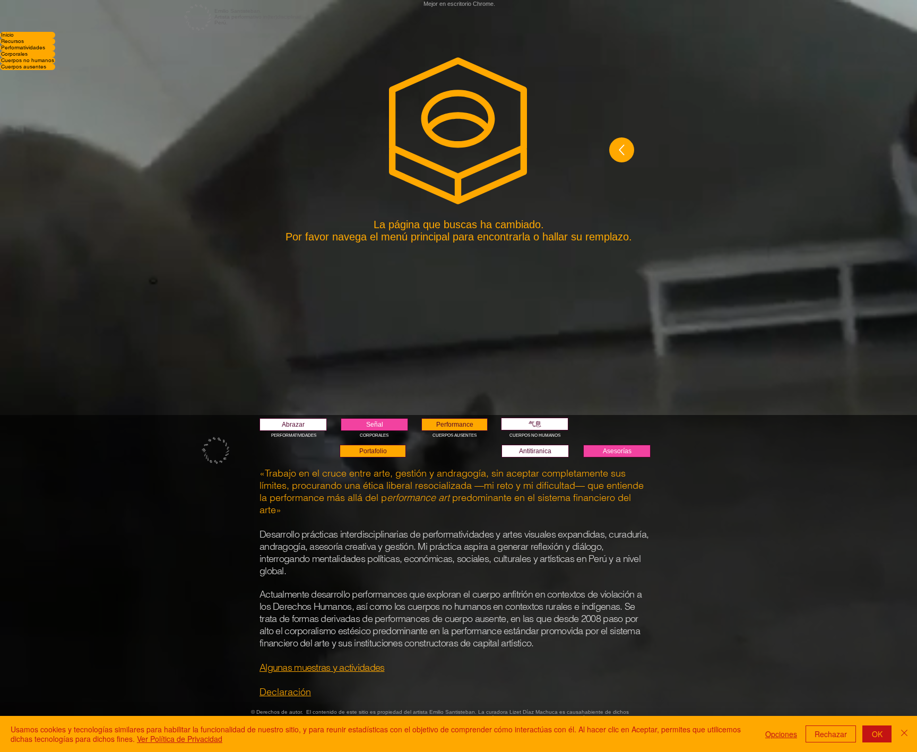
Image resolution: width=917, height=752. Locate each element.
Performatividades (23, 48)
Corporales (14, 54)
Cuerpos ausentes (23, 67)
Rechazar (831, 734)
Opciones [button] (781, 734)
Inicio (7, 35)
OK (877, 734)
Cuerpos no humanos (27, 60)
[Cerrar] (904, 734)
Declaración (285, 692)
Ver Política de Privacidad (179, 738)
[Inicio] (621, 149)
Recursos (12, 41)
